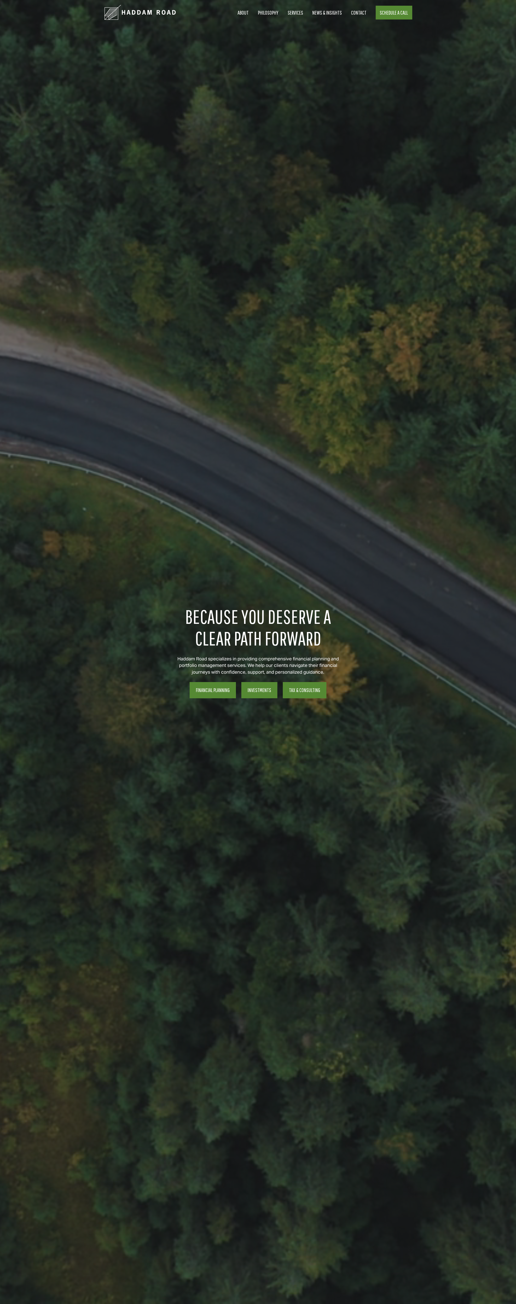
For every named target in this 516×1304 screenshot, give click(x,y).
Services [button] (295, 12)
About (243, 12)
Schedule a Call (394, 12)
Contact (358, 12)
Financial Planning (213, 690)
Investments (259, 690)
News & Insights (327, 12)
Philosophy (268, 12)
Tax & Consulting (304, 690)
